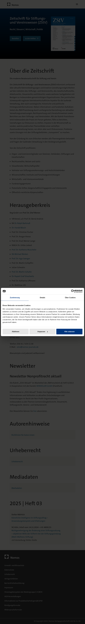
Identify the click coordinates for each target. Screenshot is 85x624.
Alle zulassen (69, 331)
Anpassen (41, 331)
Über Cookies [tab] (70, 297)
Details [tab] (42, 297)
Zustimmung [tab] (15, 297)
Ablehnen (15, 331)
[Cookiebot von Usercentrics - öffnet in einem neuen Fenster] (72, 291)
